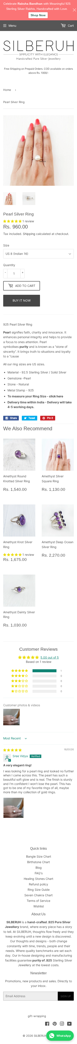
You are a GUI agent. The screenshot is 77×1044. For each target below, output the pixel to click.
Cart (70, 25)
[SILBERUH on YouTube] (69, 1024)
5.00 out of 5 (49, 657)
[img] (12, 750)
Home (7, 89)
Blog (39, 867)
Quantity (9, 265)
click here (56, 396)
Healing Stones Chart (38, 878)
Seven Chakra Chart (38, 895)
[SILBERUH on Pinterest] (54, 1024)
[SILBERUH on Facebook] (47, 1024)
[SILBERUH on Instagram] (62, 1024)
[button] (12, 221)
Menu (12, 25)
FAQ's (39, 873)
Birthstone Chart (38, 862)
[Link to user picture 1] (13, 808)
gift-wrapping (37, 1016)
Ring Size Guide (39, 889)
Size (6, 245)
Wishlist (38, 906)
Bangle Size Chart (38, 856)
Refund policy (38, 884)
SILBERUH (40, 1035)
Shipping (29, 234)
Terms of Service (38, 900)
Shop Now (38, 15)
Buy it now (22, 300)
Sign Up (66, 996)
